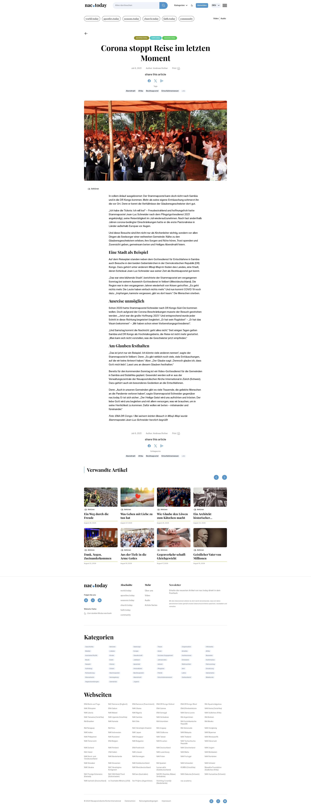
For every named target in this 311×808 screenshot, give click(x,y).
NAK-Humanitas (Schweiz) (215, 774)
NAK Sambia (137, 717)
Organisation (186, 647)
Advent (160, 664)
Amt (183, 668)
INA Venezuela (186, 728)
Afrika (140, 91)
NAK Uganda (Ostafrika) (117, 717)
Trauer (160, 647)
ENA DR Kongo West (189, 704)
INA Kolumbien (162, 721)
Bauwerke (209, 655)
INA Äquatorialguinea (213, 704)
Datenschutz (130, 801)
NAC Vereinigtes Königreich (114, 769)
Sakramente (210, 673)
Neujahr (88, 664)
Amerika (184, 651)
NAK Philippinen (90, 737)
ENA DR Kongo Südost (165, 704)
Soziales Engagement (165, 655)
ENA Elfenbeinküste (189, 708)
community (186, 18)
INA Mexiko (209, 721)
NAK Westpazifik (211, 737)
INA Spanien (161, 763)
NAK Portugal (186, 756)
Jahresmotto (162, 660)
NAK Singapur (137, 737)
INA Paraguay (89, 728)
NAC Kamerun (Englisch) (117, 704)
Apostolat (137, 664)
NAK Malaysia (186, 732)
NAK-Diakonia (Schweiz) (190, 774)
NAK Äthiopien (90, 708)
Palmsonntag (210, 664)
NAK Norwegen (138, 756)
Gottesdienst (186, 677)
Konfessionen (186, 655)
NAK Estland (89, 748)
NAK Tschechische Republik (188, 742)
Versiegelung (114, 677)
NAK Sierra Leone (188, 713)
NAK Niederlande (115, 756)
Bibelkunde (209, 677)
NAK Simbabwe (162, 717)
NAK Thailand (186, 737)
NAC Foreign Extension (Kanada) (93, 775)
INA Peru (111, 728)
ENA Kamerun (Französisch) (143, 704)
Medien (87, 651)
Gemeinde (113, 682)
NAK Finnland (113, 748)
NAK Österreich (90, 741)
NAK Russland (113, 737)
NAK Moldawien (211, 752)
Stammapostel (114, 673)
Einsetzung (210, 668)
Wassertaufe (89, 677)
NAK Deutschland (163, 748)
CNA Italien (112, 752)
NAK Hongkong (211, 728)
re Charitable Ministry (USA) (119, 781)
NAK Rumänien (210, 756)
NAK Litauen (137, 752)
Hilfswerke (209, 647)
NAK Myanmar (210, 732)
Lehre (184, 673)
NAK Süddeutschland (140, 763)
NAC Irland (88, 752)
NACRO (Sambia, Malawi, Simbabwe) (166, 775)
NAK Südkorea (162, 732)
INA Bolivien (209, 717)
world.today (92, 18)
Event (111, 660)
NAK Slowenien (114, 763)
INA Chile (135, 721)
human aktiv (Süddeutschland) (163, 769)
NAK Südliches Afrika (213, 713)
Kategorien (179, 5)
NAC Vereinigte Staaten (141, 728)
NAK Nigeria (137, 713)
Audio (223, 19)
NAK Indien (88, 732)
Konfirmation (210, 660)
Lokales (112, 651)
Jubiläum (137, 660)
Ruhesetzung (90, 673)
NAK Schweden (187, 763)
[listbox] (216, 5)
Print (174, 68)
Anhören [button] (95, 189)
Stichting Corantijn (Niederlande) (163, 782)
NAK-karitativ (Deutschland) (95, 781)
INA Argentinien (187, 717)
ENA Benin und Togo (92, 704)
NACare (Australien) (140, 774)
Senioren (112, 647)
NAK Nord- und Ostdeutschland (90, 758)
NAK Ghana (136, 708)
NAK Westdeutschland (141, 767)
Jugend (136, 682)
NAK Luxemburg (162, 752)
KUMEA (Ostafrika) (188, 767)
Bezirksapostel (152, 91)
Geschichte (89, 647)
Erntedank (185, 660)
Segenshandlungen (92, 682)
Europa (136, 651)
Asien (160, 651)
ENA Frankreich (138, 748)
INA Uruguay (161, 728)
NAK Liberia (88, 713)
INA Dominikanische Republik (188, 723)
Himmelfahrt (138, 668)
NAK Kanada (113, 721)
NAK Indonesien (114, 732)
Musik (87, 660)
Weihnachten (186, 664)
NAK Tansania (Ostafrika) (94, 717)
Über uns (149, 591)
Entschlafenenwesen (170, 91)
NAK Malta (185, 752)
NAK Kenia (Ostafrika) (213, 708)
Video (216, 19)
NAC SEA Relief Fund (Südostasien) (116, 775)
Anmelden (202, 5)
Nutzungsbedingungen (148, 801)
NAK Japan (136, 732)
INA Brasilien (89, 721)
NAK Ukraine (89, 767)
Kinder (111, 655)
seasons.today (131, 18)
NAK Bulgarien (138, 741)
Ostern (111, 668)
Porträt (160, 673)
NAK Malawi (112, 713)
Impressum (166, 801)
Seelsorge (137, 647)
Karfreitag (88, 668)
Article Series (151, 605)
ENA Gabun (112, 708)
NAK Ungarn (209, 748)
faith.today (169, 18)
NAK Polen (160, 756)
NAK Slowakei (89, 763)
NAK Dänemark (211, 741)
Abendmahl (130, 91)
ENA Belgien (113, 741)
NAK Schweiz (210, 763)
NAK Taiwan (161, 737)
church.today (151, 18)
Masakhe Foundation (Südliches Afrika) (213, 769)
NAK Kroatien (161, 741)
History (111, 664)
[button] (89, 509)
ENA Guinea (161, 708)
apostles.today (111, 18)
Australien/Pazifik (91, 655)
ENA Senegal (161, 713)
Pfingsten (161, 668)
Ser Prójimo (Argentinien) (142, 781)
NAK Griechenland (188, 748)
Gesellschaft (138, 655)
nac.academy (186, 781)
